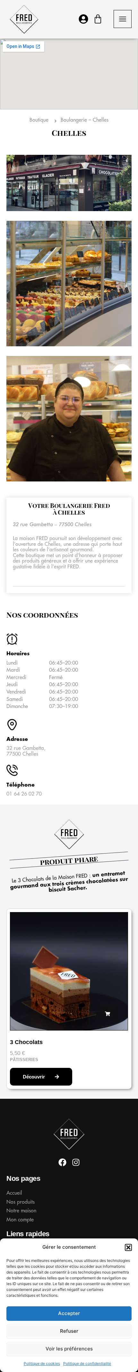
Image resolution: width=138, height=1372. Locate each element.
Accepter (69, 1313)
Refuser (69, 1331)
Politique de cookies (42, 1363)
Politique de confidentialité (87, 1363)
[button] (128, 1247)
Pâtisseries (24, 1059)
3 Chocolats (26, 1042)
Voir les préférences (69, 1349)
